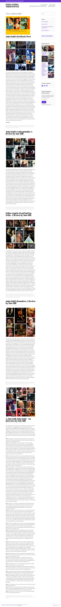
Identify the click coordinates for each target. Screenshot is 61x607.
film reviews (26, 125)
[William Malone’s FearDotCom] (51, 68)
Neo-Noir (27, 126)
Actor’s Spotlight (44, 4)
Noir (33, 126)
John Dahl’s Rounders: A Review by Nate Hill (20, 302)
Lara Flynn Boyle (10, 126)
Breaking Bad (10, 595)
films (29, 125)
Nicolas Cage (31, 126)
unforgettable (24, 209)
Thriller (11, 127)
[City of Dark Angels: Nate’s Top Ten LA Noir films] (51, 48)
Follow (44, 102)
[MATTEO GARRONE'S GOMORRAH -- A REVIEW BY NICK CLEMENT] (45, 65)
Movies (25, 126)
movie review (17, 126)
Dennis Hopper (14, 125)
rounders (20, 384)
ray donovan (27, 596)
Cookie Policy (20, 605)
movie (14, 126)
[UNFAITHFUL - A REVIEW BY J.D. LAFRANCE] (45, 54)
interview (7, 596)
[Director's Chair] (51, 75)
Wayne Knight (11, 297)
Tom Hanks (7, 297)
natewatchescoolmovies (14, 38)
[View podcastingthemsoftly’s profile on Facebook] (43, 86)
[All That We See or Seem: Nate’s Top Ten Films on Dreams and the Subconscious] (51, 55)
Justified (15, 596)
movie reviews (21, 126)
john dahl (31, 125)
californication (14, 595)
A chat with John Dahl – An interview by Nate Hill (18, 419)
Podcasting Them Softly (12, 5)
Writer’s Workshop (51, 6)
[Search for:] (48, 13)
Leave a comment (15, 127)
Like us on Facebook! (47, 36)
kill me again (19, 596)
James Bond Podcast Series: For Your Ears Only (37, 6)
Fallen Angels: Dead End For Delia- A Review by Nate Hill (19, 214)
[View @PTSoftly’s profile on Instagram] (47, 86)
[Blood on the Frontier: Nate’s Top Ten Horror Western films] (45, 48)
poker (18, 384)
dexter (20, 595)
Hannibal (26, 595)
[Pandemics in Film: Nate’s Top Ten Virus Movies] (45, 59)
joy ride (13, 596)
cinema (9, 125)
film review (22, 125)
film (17, 125)
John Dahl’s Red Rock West (18, 36)
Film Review (23, 38)
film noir (19, 125)
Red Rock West (8, 127)
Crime (11, 125)
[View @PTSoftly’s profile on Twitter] (45, 86)
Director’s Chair (52, 4)
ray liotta (20, 209)
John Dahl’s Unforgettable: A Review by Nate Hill (19, 132)
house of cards (30, 595)
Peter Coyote (17, 209)
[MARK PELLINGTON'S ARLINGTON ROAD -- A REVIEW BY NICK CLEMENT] (45, 72)
